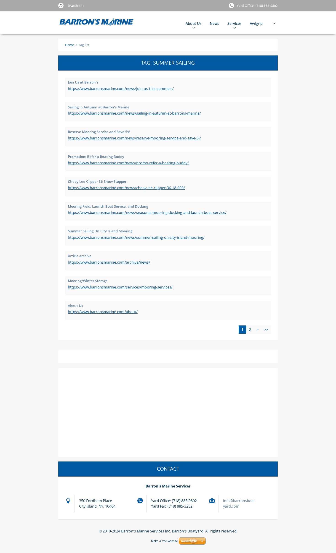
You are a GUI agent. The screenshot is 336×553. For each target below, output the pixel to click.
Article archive (79, 256)
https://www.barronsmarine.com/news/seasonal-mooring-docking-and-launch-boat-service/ (147, 212)
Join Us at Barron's (83, 82)
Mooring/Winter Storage (88, 280)
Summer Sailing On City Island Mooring (100, 231)
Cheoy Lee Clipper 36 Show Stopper (97, 181)
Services (234, 23)
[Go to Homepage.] (96, 25)
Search (61, 5)
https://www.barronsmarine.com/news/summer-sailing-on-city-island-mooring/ (136, 237)
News (214, 23)
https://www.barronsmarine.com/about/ (103, 311)
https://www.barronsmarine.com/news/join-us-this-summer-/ (121, 88)
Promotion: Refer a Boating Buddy (96, 156)
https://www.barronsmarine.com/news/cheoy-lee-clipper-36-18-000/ (126, 187)
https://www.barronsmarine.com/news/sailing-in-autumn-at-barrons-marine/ (134, 113)
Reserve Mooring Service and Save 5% (99, 131)
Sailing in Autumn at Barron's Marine (98, 107)
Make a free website (164, 541)
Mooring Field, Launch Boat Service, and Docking (108, 206)
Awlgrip (256, 23)
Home (69, 45)
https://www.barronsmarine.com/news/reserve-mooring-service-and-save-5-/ (134, 138)
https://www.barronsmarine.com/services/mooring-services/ (120, 287)
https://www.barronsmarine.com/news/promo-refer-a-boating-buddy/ (128, 162)
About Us (194, 23)
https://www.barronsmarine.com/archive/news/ (109, 262)
